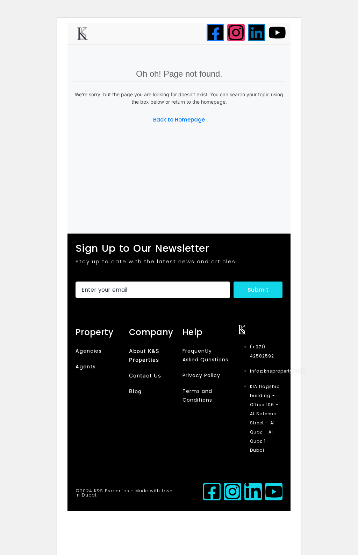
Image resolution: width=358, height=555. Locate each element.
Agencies (89, 350)
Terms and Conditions (197, 395)
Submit (258, 290)
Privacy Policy (201, 375)
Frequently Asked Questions (205, 355)
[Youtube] (277, 32)
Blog (135, 391)
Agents (86, 366)
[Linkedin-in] (253, 491)
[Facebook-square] (215, 32)
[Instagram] (236, 32)
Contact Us (145, 375)
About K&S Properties (144, 355)
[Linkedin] (256, 32)
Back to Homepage (179, 119)
